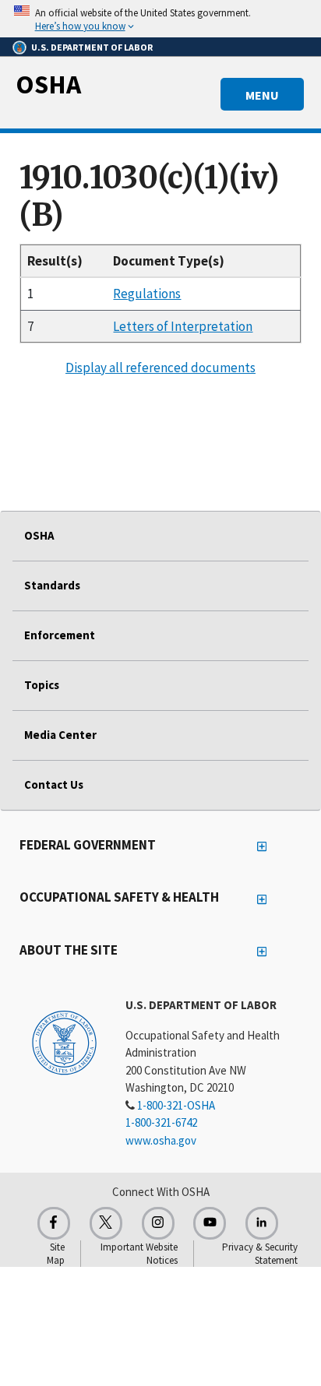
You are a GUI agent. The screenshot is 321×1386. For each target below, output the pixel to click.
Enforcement (59, 635)
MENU (262, 95)
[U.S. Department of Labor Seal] (64, 1042)
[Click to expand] (160, 18)
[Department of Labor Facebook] (53, 1223)
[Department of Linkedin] (261, 1223)
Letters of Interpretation (182, 326)
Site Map (56, 1253)
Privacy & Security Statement (260, 1253)
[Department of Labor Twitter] (106, 1223)
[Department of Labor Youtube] (209, 1223)
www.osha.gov (160, 1140)
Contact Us (53, 784)
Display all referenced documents (160, 367)
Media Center (60, 734)
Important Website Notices (139, 1253)
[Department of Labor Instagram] (158, 1223)
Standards (52, 585)
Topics (41, 684)
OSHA (48, 84)
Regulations (147, 293)
